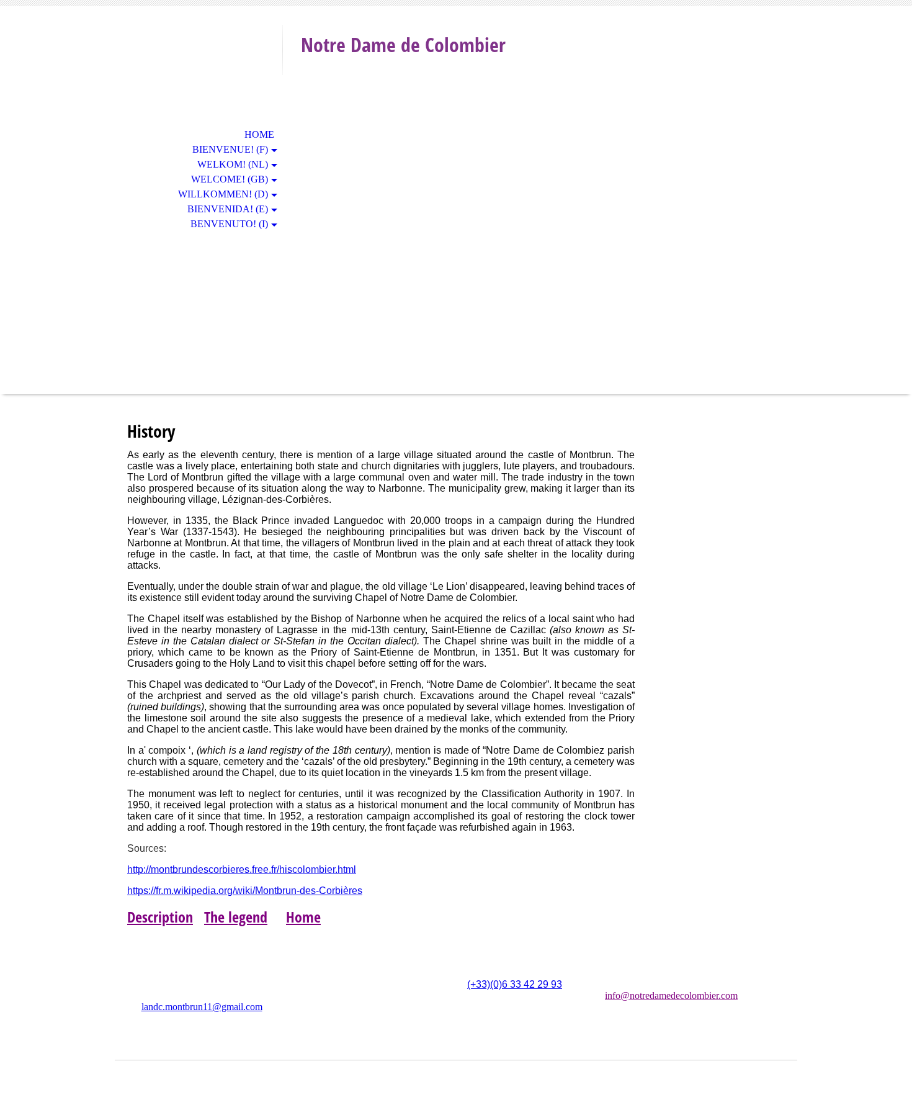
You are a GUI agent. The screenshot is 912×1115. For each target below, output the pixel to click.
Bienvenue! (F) (230, 149)
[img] (198, 60)
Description (160, 916)
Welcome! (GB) (229, 179)
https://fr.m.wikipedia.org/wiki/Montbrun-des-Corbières (244, 890)
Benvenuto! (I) (229, 224)
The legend (235, 916)
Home (259, 134)
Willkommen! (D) (223, 194)
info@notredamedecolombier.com (671, 995)
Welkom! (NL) (232, 164)
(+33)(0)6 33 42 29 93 (514, 984)
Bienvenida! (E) (227, 209)
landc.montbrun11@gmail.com (201, 1006)
